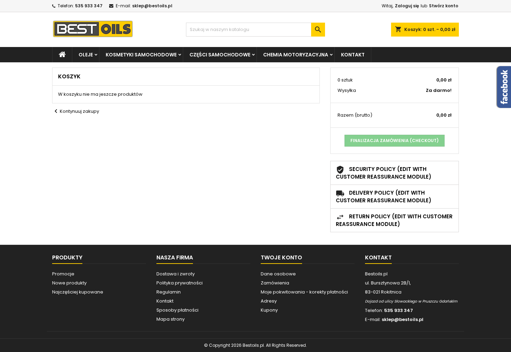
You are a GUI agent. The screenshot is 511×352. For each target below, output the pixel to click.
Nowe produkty (69, 283)
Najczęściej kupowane (77, 292)
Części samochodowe (219, 54)
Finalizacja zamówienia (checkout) (394, 140)
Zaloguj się (407, 6)
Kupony (269, 310)
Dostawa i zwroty (175, 274)
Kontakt (353, 54)
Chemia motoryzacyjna (295, 54)
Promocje (63, 274)
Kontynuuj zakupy (75, 111)
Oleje (86, 54)
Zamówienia (275, 283)
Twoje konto (281, 257)
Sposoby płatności (177, 310)
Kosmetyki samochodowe (141, 54)
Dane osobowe (278, 274)
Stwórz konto (443, 6)
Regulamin (168, 292)
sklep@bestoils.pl (152, 6)
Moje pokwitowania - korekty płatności (304, 292)
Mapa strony (170, 319)
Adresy (269, 301)
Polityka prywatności (179, 283)
